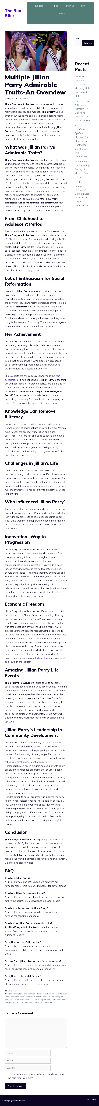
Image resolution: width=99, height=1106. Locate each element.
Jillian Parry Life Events (52, 994)
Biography (12, 991)
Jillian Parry (12, 994)
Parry (27, 996)
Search (78, 38)
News (84, 6)
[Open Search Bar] (60, 20)
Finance (54, 6)
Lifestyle (69, 6)
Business (39, 6)
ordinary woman (14, 615)
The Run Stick (13, 13)
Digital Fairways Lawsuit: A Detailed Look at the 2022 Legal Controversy (82, 194)
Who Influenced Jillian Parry (41, 1002)
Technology (59, 13)
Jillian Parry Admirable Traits (30, 994)
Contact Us (92, 1099)
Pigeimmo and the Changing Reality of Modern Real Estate (83, 169)
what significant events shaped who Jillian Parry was (33, 999)
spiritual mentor (48, 843)
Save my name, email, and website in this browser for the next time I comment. (36, 1076)
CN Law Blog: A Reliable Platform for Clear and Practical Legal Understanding (83, 113)
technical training (44, 657)
